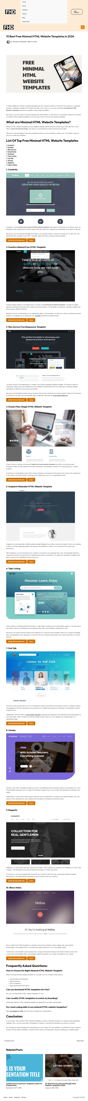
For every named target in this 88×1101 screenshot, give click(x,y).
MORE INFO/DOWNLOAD (16, 240)
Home (24, 2)
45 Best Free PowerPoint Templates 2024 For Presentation (24, 1084)
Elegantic (11, 163)
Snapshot (11, 154)
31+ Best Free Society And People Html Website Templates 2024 (60, 1084)
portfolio (38, 316)
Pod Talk (10, 158)
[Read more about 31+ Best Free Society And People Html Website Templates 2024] (63, 1067)
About (24, 6)
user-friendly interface (33, 715)
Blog (23, 17)
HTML (19, 1088)
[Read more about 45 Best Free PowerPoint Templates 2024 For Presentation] (24, 1067)
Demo (31, 240)
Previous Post (8, 1040)
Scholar (10, 160)
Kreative (10, 147)
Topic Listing (12, 156)
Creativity (10, 145)
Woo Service (12, 149)
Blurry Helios (12, 165)
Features (25, 10)
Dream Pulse (12, 152)
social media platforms (60, 395)
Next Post (81, 1040)
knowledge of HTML (16, 1011)
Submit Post (25, 21)
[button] (77, 12)
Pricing (24, 14)
